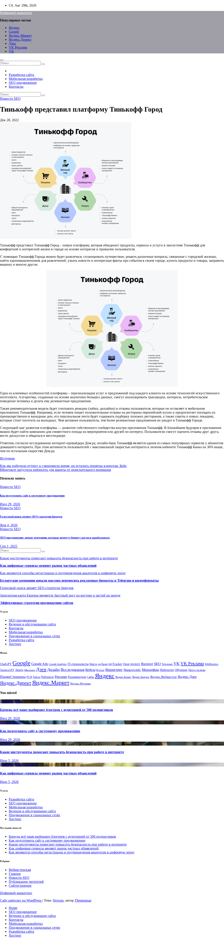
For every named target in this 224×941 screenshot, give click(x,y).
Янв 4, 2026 (9, 525)
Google (14, 31)
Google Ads (39, 664)
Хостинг (15, 644)
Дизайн (53, 669)
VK (11, 51)
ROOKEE (135, 664)
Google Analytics (58, 664)
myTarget (103, 664)
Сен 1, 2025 (8, 546)
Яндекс (14, 28)
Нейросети (167, 670)
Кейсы (90, 670)
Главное (6, 743)
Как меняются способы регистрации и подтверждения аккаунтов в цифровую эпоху (63, 573)
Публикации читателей (26, 881)
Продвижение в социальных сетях (34, 636)
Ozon (126, 664)
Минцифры (150, 670)
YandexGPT (7, 670)
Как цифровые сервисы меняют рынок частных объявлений (48, 565)
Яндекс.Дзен (187, 677)
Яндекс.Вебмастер (163, 677)
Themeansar (83, 900)
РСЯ (29, 677)
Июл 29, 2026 (10, 504)
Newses (58, 900)
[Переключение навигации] (2, 60)
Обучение (181, 670)
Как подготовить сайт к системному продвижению (32, 495)
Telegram (167, 664)
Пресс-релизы (196, 670)
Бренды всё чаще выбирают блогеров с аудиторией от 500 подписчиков (56, 710)
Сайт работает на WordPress (21, 900)
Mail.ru (93, 664)
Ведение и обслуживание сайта (32, 624)
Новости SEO (10, 98)
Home (13, 908)
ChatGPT (6, 664)
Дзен (12, 43)
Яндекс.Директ (20, 39)
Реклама (61, 677)
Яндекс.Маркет (20, 35)
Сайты (90, 677)
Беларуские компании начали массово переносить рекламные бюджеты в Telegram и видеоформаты (79, 580)
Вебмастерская (11, 701)
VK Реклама (18, 47)
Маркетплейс (132, 670)
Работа (36, 677)
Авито (19, 670)
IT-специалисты (78, 664)
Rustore (147, 664)
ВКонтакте (29, 670)
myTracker (115, 664)
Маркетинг (114, 670)
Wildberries (211, 664)
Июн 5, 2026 (9, 760)
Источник (7, 458)
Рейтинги (47, 677)
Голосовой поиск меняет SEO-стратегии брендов (31, 516)
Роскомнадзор (77, 677)
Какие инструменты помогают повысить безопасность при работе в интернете (59, 558)
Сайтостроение (20, 885)
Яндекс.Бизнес (123, 677)
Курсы (100, 670)
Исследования (72, 669)
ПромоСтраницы (13, 677)
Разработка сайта (21, 75)
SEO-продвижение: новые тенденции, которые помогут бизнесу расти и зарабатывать (55, 537)
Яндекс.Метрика (80, 683)
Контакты (16, 86)
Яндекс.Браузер (140, 677)
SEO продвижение (23, 82)
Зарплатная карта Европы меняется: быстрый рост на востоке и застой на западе (60, 595)
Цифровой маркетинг (16, 13)
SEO (157, 664)
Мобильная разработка (26, 79)
